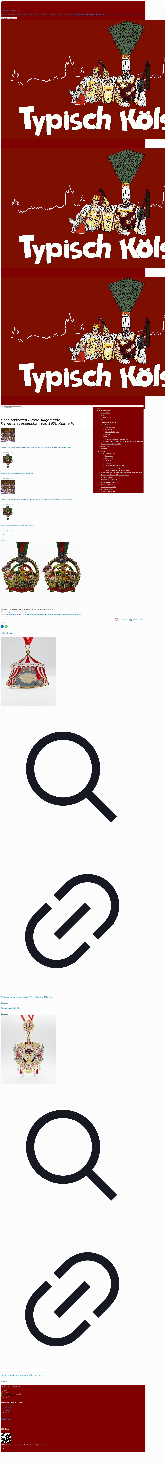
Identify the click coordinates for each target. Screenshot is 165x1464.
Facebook (5, 1419)
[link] (22, 407)
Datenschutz (8, 1407)
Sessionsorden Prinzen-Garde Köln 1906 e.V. (21, 1375)
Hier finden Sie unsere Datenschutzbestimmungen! (89, 14)
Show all (3, 540)
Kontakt (7, 1412)
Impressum (8, 1410)
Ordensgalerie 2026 (10, 1008)
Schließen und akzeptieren (9, 18)
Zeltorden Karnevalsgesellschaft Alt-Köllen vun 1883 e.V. (27, 997)
